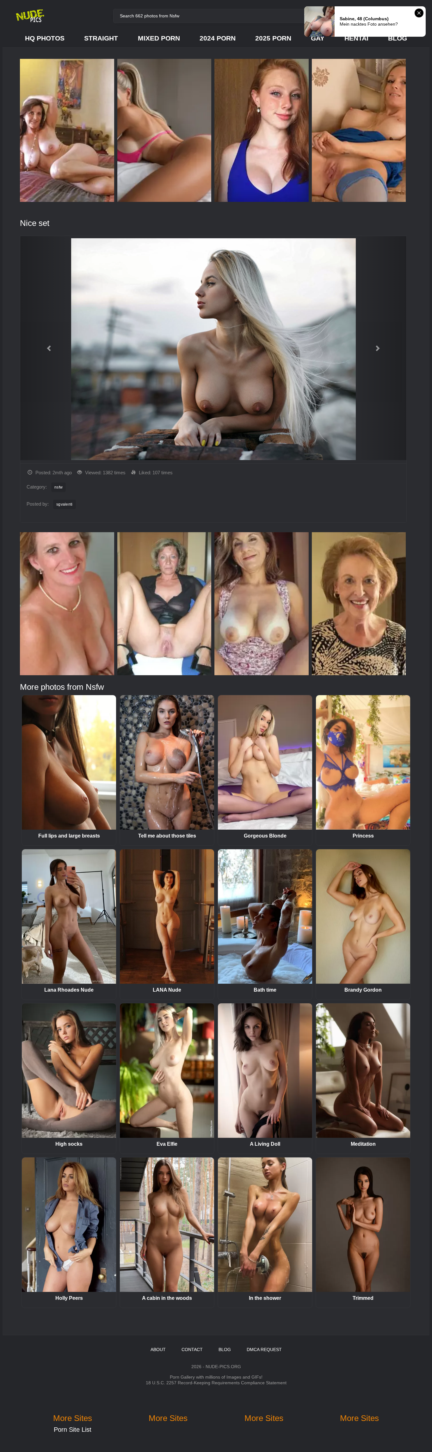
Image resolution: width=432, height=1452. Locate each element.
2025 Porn (273, 38)
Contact (192, 1349)
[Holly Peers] (69, 1224)
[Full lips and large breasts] (69, 762)
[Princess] (363, 762)
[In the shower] (265, 1224)
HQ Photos (45, 38)
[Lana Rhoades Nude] (69, 916)
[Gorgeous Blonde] (265, 762)
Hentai (356, 38)
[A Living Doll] (265, 1070)
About (158, 1349)
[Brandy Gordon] (363, 916)
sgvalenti (64, 504)
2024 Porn (218, 38)
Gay (317, 38)
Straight (101, 38)
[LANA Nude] (167, 916)
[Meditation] (363, 1070)
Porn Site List (72, 1429)
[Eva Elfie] (167, 1070)
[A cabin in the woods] (167, 1224)
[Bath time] (265, 916)
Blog (397, 38)
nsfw (58, 487)
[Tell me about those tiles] (167, 762)
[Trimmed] (363, 1224)
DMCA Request (264, 1349)
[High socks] (69, 1070)
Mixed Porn (159, 38)
